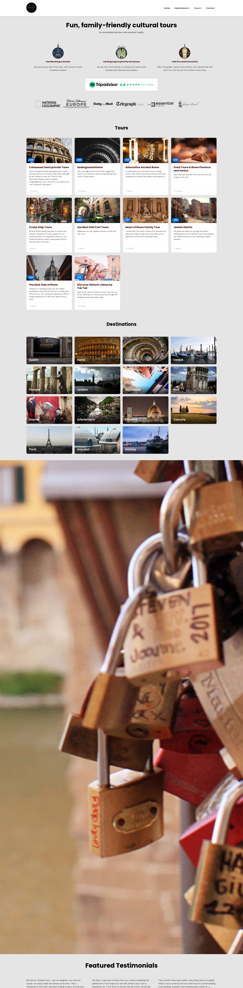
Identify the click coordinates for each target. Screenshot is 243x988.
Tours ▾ (197, 8)
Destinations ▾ (182, 8)
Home (167, 8)
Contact (210, 8)
